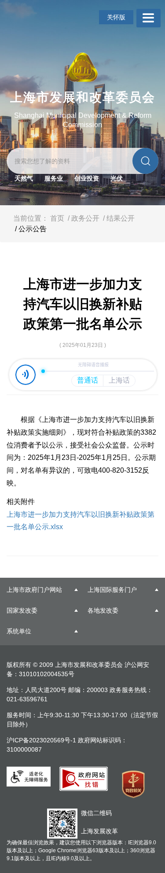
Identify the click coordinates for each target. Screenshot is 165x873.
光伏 (116, 178)
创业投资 (86, 178)
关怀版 (116, 17)
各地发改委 (103, 610)
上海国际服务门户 (112, 589)
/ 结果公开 (118, 218)
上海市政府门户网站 (34, 589)
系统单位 (19, 631)
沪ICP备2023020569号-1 (42, 740)
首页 (57, 218)
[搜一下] (145, 161)
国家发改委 (22, 610)
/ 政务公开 (82, 218)
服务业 (53, 178)
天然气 (24, 178)
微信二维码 (96, 813)
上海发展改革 (99, 831)
